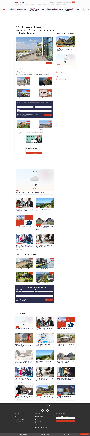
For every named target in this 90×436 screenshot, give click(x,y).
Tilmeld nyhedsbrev (84, 434)
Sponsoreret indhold (39, 429)
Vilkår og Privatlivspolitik (19, 419)
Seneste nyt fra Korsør (39, 416)
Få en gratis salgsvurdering (40, 425)
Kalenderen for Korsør (39, 419)
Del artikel (48, 62)
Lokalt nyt (38, 4)
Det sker (32, 4)
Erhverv (26, 4)
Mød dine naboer (46, 4)
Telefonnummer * (20, 105)
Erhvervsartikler (38, 422)
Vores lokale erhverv (39, 418)
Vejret (64, 4)
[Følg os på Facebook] (42, 410)
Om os (16, 416)
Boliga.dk (19, 133)
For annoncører (17, 418)
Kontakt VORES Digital (19, 421)
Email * (36, 105)
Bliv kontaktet (47, 115)
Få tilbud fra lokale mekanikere (41, 427)
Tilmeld (74, 2)
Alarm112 (17, 4)
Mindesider (58, 4)
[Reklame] (34, 139)
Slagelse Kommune (38, 424)
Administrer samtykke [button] (19, 422)
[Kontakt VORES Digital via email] (47, 410)
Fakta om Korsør (38, 421)
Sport (53, 4)
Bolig (21, 4)
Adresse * (18, 109)
